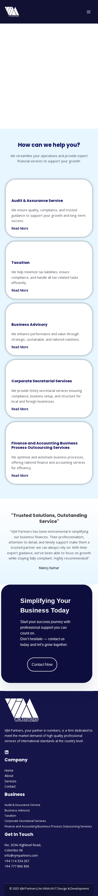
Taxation (10, 815)
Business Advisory (17, 810)
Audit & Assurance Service (22, 805)
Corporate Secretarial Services (25, 821)
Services (10, 781)
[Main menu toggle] (88, 12)
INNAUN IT (50, 888)
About (9, 775)
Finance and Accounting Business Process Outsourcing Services (48, 826)
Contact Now (42, 664)
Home (9, 770)
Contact (10, 786)
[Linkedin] (7, 752)
